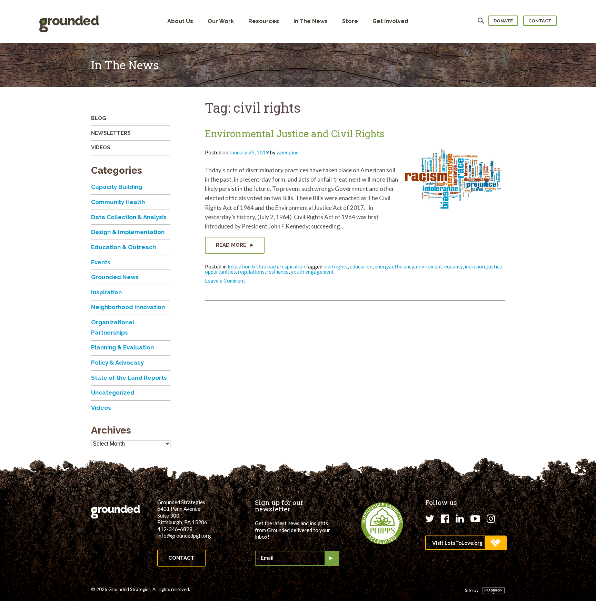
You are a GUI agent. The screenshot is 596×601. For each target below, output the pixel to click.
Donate (503, 20)
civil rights (336, 266)
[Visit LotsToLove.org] (465, 543)
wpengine (288, 152)
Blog (98, 118)
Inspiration (292, 266)
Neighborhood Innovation (128, 307)
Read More (232, 245)
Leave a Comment (225, 280)
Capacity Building (116, 186)
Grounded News (115, 277)
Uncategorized (113, 392)
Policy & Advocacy (117, 362)
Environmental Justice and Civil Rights (294, 133)
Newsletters (111, 133)
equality (453, 266)
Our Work (221, 21)
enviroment (429, 266)
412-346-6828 (174, 529)
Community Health (118, 201)
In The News (311, 21)
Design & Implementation (128, 231)
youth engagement (312, 271)
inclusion (475, 266)
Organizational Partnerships (112, 327)
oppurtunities (220, 271)
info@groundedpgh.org (184, 535)
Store (350, 21)
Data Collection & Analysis (129, 217)
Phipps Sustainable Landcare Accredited (382, 523)
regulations (251, 271)
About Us (180, 21)
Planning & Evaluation (122, 347)
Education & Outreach (253, 266)
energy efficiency (394, 266)
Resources (263, 21)
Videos (100, 147)
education (361, 266)
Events (100, 262)
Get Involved (390, 21)
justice (494, 266)
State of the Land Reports (129, 377)
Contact (540, 20)
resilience (278, 271)
